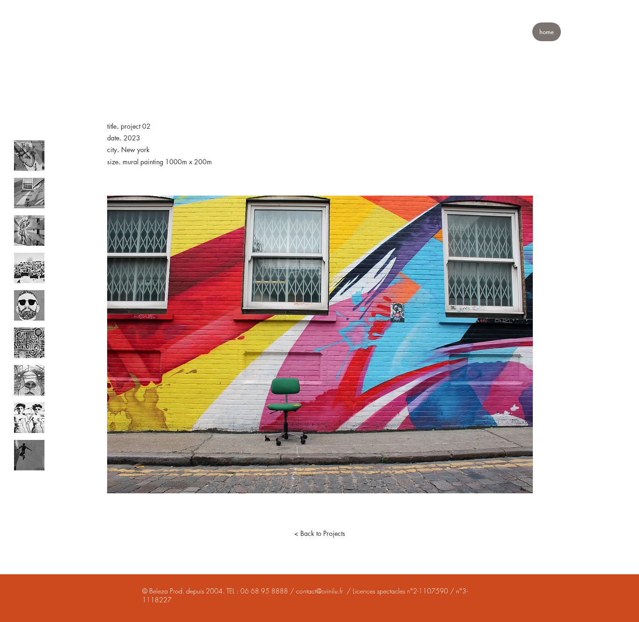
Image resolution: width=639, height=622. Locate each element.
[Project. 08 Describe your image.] (29, 417)
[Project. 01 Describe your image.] (29, 155)
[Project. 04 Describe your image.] (29, 268)
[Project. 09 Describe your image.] (29, 455)
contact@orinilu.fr (319, 590)
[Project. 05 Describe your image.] (29, 305)
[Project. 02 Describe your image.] (29, 193)
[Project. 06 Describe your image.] (29, 343)
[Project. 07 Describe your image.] (29, 380)
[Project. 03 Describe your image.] (29, 230)
